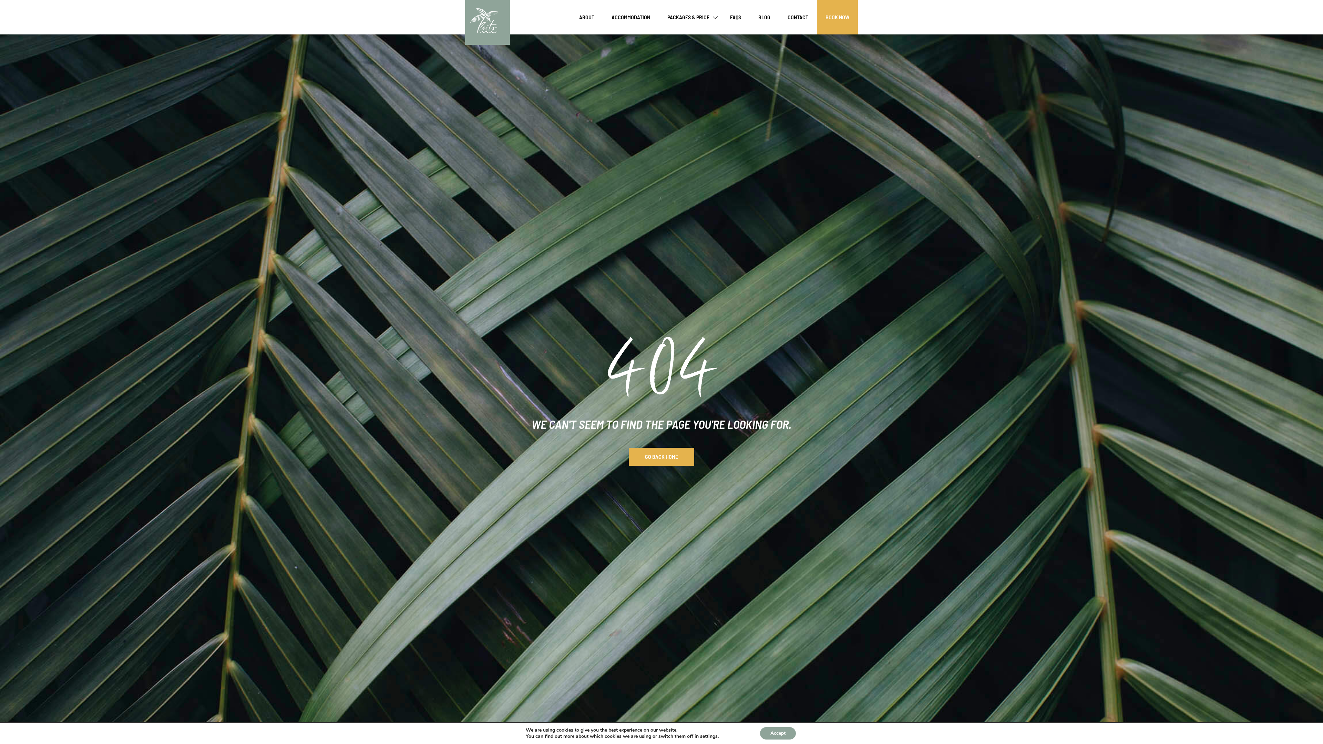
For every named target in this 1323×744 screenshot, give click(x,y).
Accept (778, 733)
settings (709, 736)
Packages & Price (688, 17)
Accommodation (631, 17)
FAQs (735, 17)
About (586, 17)
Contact (798, 17)
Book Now (837, 17)
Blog (764, 17)
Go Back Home (661, 456)
